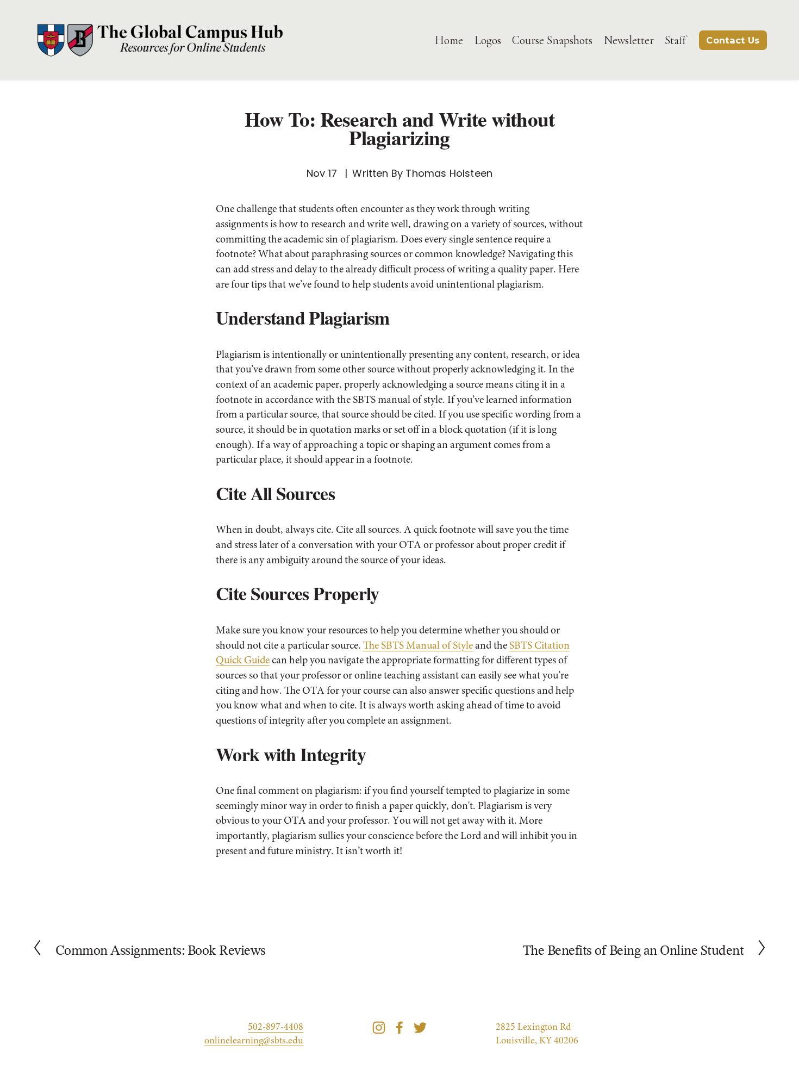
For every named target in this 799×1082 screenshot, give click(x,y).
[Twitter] (420, 1027)
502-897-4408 (275, 1028)
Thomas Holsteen (448, 173)
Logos (488, 40)
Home (449, 40)
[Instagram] (378, 1027)
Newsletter (629, 40)
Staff (675, 40)
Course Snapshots (552, 40)
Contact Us (732, 40)
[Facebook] (399, 1027)
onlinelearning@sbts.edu (253, 1041)
